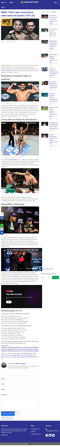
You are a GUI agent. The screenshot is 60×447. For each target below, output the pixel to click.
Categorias (53, 11)
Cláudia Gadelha (12, 159)
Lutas (8, 353)
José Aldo (23, 353)
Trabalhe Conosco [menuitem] (36, 434)
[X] (2, 222)
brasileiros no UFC (31, 353)
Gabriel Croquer (20, 363)
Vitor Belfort (11, 237)
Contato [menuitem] (33, 431)
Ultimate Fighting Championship (28, 357)
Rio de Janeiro (17, 353)
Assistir (3, 355)
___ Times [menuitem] (3, 7)
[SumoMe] (2, 233)
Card (18, 357)
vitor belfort (9, 355)
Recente (43, 11)
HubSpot (29, 443)
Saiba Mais (4, 435)
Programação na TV (30, 355)
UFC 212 (23, 355)
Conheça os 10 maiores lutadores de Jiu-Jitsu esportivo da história (19, 347)
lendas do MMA (5, 70)
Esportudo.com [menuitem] (35, 429)
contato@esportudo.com (52, 431)
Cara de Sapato (12, 357)
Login (55, 2)
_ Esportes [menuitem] (4, 2)
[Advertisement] (20, 53)
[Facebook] (2, 218)
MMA (15, 276)
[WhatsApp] (2, 225)
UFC (18, 65)
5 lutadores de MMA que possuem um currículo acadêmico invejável (20, 351)
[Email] (2, 229)
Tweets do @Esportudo (47, 269)
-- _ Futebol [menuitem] (11, 2)
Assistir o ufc (4, 357)
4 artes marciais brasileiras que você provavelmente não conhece (19, 349)
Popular (48, 11)
